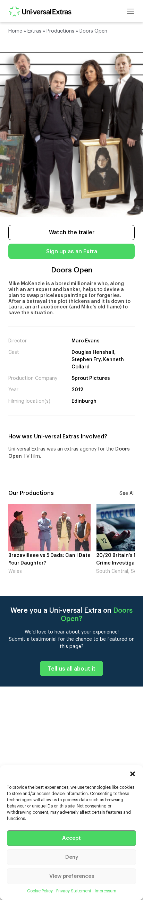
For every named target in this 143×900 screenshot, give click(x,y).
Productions (60, 31)
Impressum (105, 891)
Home (15, 31)
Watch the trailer (71, 232)
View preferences (71, 876)
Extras (34, 31)
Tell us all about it (71, 669)
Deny (71, 857)
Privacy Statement (73, 891)
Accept (71, 838)
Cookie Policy (40, 891)
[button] (132, 773)
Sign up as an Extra (71, 251)
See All (127, 493)
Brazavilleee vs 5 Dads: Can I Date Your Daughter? (49, 559)
